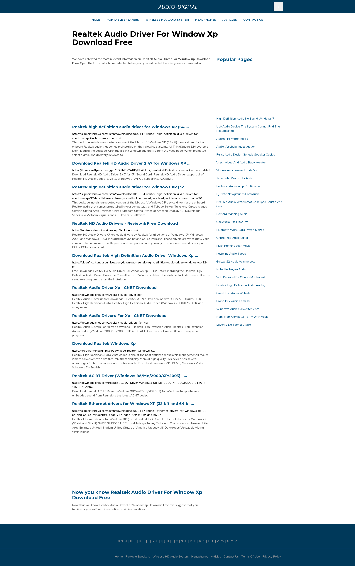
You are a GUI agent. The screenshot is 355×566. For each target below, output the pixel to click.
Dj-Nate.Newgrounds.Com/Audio (238, 194)
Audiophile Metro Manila (232, 138)
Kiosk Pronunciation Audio (233, 245)
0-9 (120, 541)
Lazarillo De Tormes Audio (233, 324)
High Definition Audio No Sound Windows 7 (245, 118)
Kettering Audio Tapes (231, 253)
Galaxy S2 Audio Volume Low (235, 261)
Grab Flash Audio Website (233, 293)
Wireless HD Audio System (167, 19)
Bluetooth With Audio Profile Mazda (240, 230)
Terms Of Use (250, 556)
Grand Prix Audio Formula (233, 301)
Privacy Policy (271, 556)
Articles (229, 19)
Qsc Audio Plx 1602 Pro (232, 222)
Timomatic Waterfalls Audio (234, 178)
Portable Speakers (123, 19)
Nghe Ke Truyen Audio (231, 269)
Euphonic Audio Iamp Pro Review (238, 186)
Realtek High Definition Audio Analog (240, 285)
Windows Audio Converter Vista (237, 309)
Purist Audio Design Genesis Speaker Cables (245, 154)
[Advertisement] (141, 95)
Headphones (205, 19)
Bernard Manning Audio (231, 214)
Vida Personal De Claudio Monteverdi (241, 277)
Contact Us (253, 19)
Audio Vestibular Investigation (236, 146)
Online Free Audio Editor (232, 237)
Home (96, 19)
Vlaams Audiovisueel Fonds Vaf (237, 170)
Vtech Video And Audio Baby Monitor (241, 162)
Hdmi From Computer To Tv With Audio (242, 316)
